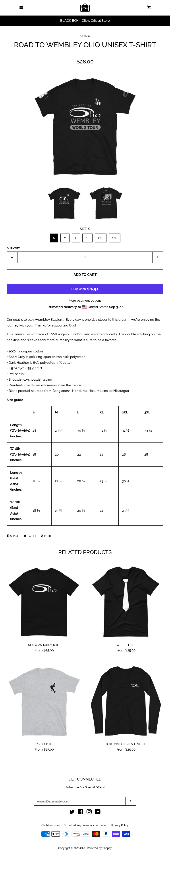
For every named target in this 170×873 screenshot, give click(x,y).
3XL (114, 237)
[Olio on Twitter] (72, 813)
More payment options (85, 300)
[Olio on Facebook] (80, 813)
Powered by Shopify (99, 848)
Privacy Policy (120, 825)
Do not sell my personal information (85, 825)
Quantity (13, 248)
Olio (82, 848)
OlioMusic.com (50, 825)
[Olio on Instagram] (89, 813)
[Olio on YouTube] (97, 813)
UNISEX (85, 35)
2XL (100, 237)
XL (87, 237)
